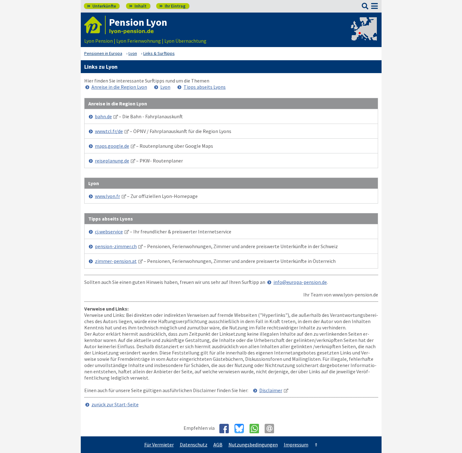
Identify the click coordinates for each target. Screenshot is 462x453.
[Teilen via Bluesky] (241, 428)
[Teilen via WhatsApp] (257, 428)
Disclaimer (270, 390)
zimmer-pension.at (116, 261)
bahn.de (103, 116)
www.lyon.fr (107, 196)
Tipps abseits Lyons (205, 87)
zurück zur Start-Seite (115, 404)
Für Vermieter (159, 444)
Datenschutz (193, 444)
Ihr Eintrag (172, 6)
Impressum (296, 444)
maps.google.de (112, 146)
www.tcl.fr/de (109, 131)
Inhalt (137, 6)
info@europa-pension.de (300, 282)
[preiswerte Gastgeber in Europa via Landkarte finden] (363, 34)
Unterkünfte (101, 6)
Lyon (165, 87)
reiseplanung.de (112, 160)
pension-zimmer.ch (116, 246)
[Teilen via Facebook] (226, 428)
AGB (218, 444)
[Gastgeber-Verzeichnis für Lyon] (95, 25)
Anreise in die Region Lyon (119, 87)
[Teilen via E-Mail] (272, 428)
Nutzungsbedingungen (253, 444)
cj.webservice (109, 231)
